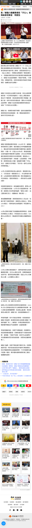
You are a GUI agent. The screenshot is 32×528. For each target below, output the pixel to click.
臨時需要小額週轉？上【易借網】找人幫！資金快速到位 (25, 456)
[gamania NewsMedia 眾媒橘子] (16, 516)
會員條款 (10, 504)
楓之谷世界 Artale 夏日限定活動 (5, 428)
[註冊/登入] (30, 1)
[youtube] (21, 510)
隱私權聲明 (18, 502)
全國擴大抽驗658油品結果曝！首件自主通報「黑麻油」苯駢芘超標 (16, 415)
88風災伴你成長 (16, 6)
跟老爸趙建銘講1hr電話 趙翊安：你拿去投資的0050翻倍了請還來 (16, 469)
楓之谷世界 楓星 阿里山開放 (25, 414)
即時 (14, 4)
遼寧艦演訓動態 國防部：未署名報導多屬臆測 (5, 415)
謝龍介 (4, 391)
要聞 (18, 4)
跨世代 (25, 6)
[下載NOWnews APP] (24, 1)
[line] (17, 510)
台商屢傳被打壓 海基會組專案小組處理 (25, 427)
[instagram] (13, 510)
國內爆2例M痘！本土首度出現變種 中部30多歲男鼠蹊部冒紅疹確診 (6, 456)
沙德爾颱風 (4, 4)
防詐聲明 (6, 502)
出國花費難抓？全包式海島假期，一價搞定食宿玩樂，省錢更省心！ (5, 470)
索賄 (17, 391)
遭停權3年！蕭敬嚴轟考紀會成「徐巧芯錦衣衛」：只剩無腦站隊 (26, 469)
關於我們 (16, 504)
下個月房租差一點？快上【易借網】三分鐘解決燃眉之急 (23, 444)
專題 (22, 4)
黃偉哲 (10, 391)
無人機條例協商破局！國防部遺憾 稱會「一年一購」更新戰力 (15, 427)
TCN (31, 6)
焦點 (10, 4)
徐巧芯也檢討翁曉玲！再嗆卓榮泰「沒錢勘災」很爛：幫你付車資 (8, 485)
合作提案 (22, 504)
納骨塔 (23, 391)
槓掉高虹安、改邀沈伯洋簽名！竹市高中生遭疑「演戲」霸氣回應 (23, 485)
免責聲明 (12, 502)
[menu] (30, 4)
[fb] (10, 510)
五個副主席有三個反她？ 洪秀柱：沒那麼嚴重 (15, 456)
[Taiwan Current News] (21, 1)
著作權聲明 (25, 502)
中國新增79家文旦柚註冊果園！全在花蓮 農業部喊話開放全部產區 (8, 444)
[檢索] (27, 1)
